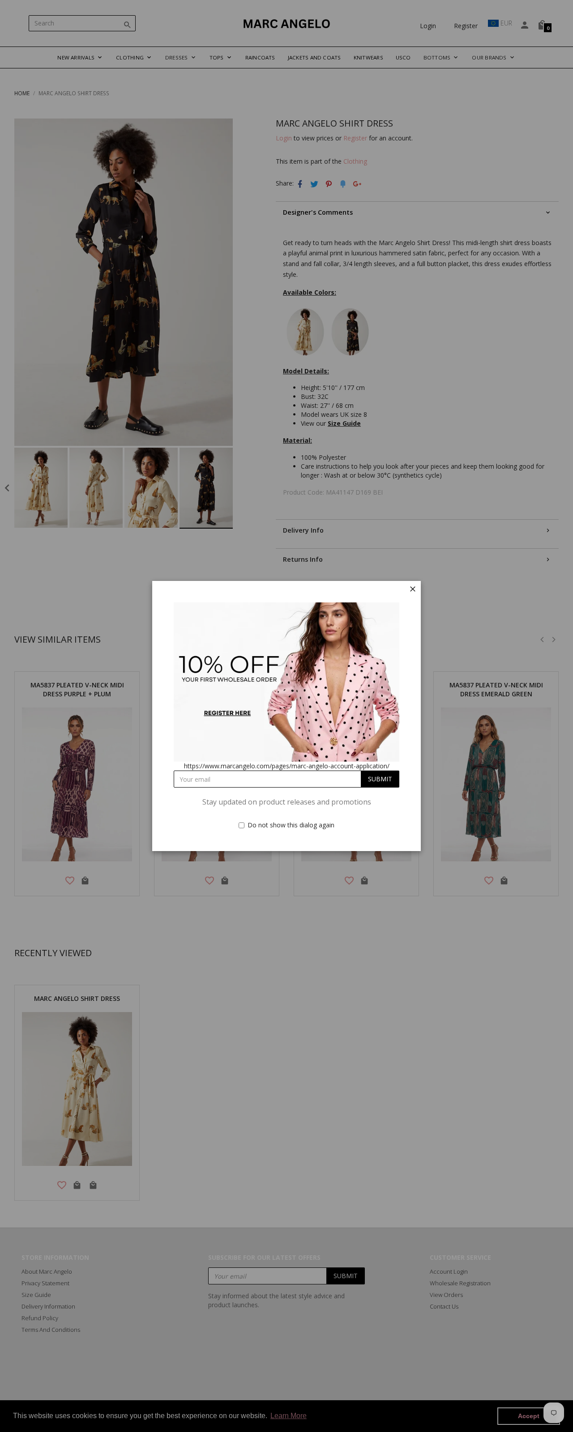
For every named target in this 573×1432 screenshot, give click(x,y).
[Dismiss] (413, 589)
